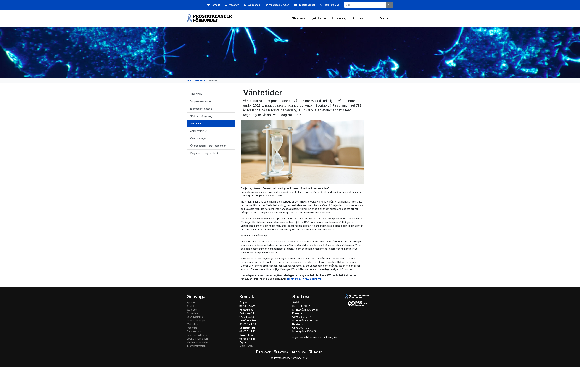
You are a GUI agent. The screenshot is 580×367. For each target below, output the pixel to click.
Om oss (357, 18)
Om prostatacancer (200, 101)
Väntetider (195, 123)
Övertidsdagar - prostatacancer (208, 145)
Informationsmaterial (201, 108)
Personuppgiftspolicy (198, 334)
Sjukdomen (318, 18)
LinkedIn (317, 351)
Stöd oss (299, 18)
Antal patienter (198, 130)
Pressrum (192, 327)
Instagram (282, 351)
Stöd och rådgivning (201, 116)
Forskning (339, 18)
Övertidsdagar (198, 138)
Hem (189, 80)
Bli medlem (192, 313)
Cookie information (197, 338)
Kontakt (191, 305)
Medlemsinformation (198, 342)
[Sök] (389, 5)
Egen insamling (195, 316)
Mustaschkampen (196, 320)
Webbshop (192, 324)
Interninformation (196, 345)
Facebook (265, 351)
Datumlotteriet (194, 331)
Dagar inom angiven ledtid (204, 153)
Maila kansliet (247, 345)
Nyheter (191, 302)
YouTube (301, 351)
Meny (384, 18)
